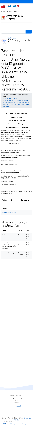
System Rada (12, 38)
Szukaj (29, 32)
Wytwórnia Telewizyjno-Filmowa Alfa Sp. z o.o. (16, 424)
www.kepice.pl (16, 406)
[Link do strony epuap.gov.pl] (13, 6)
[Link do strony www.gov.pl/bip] (4, 6)
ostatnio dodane (17, 25)
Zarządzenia (7, 98)
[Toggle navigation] (31, 2)
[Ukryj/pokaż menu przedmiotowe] (2, 2)
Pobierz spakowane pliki (9, 212)
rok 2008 (15, 98)
